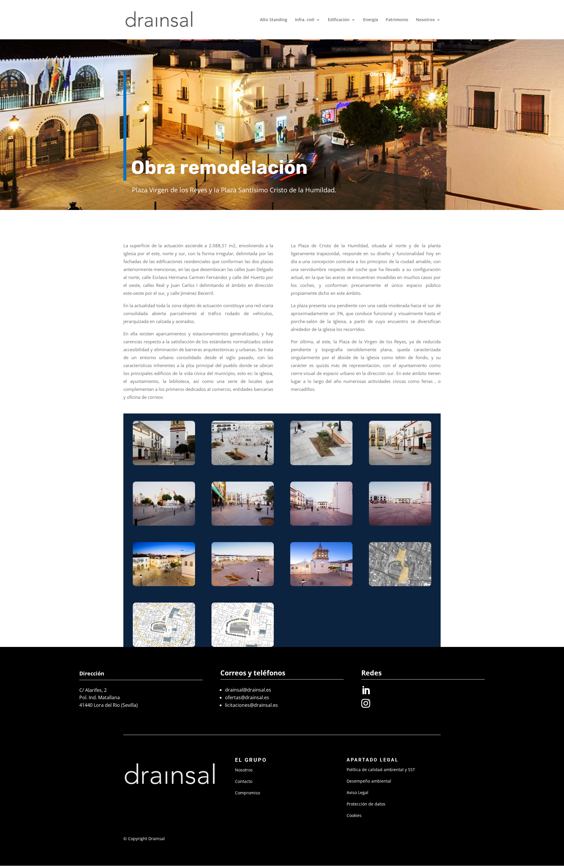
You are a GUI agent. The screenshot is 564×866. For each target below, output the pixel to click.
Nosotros (425, 20)
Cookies (354, 815)
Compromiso (247, 793)
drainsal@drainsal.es (248, 690)
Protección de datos (366, 804)
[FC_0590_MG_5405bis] (164, 586)
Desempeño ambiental (369, 781)
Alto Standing (273, 20)
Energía (370, 20)
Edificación (339, 20)
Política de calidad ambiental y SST (381, 769)
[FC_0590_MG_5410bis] (321, 586)
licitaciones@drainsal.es (251, 705)
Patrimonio (397, 20)
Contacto (243, 781)
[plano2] (400, 586)
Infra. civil (304, 20)
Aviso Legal (357, 792)
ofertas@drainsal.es (247, 697)
